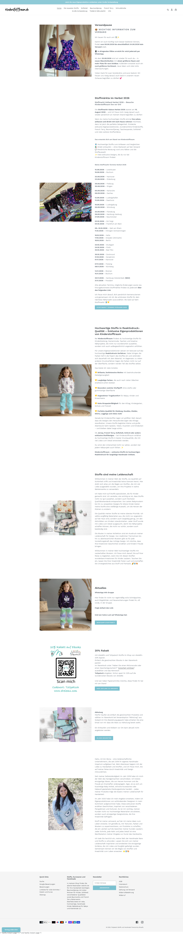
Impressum (123, 884)
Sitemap (43, 895)
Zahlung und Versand (127, 890)
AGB (120, 881)
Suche (42, 881)
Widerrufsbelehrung (126, 892)
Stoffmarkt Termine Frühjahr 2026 (112, 307)
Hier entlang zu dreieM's (107, 688)
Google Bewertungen (47, 884)
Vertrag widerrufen (11, 930)
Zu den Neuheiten (104, 738)
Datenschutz (123, 887)
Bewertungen (44, 887)
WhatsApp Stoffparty (106, 622)
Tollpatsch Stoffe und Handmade (121, 927)
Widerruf (122, 895)
